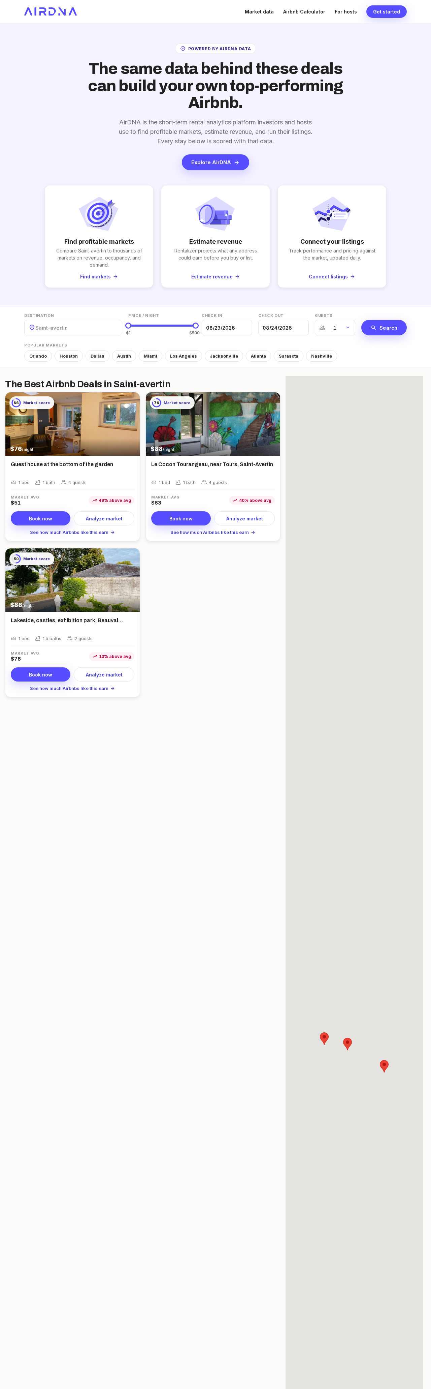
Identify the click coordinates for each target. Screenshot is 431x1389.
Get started (386, 11)
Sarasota (288, 356)
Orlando (38, 356)
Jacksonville (224, 356)
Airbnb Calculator (304, 11)
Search (384, 327)
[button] (347, 1044)
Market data (259, 11)
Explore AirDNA (215, 162)
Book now (40, 518)
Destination (39, 315)
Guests (324, 315)
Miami (150, 356)
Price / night (143, 315)
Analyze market (104, 518)
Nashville (321, 356)
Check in (212, 315)
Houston (69, 356)
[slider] (128, 326)
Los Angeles (183, 356)
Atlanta (258, 356)
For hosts (346, 11)
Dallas (97, 356)
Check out (271, 315)
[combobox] (36, 328)
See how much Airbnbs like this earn (72, 532)
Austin (124, 356)
